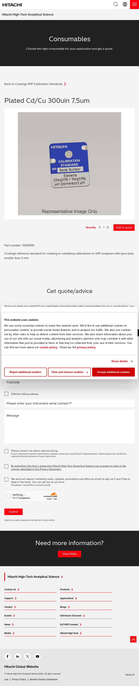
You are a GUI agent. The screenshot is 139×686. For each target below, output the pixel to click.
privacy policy (86, 347)
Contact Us (10, 589)
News (7, 624)
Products (65, 589)
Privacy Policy (19, 679)
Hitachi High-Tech (69, 633)
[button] (125, 4)
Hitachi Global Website (21, 666)
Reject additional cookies (25, 372)
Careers (8, 607)
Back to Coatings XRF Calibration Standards (33, 84)
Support (8, 598)
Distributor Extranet (70, 615)
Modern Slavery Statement (43, 679)
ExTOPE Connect (69, 624)
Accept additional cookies (113, 372)
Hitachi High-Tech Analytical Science (28, 14)
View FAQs (69, 554)
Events (8, 615)
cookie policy (49, 347)
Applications (66, 598)
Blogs (63, 607)
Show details (119, 361)
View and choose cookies (67, 372)
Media (7, 633)
